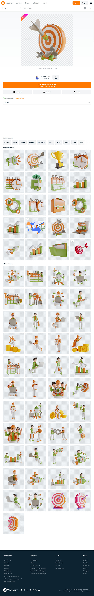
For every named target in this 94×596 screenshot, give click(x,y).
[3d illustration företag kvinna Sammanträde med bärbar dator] (13, 321)
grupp (67, 142)
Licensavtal (33, 560)
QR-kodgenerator (9, 581)
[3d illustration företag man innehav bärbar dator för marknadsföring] (80, 321)
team (50, 142)
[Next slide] (87, 142)
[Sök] (84, 8)
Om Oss (57, 565)
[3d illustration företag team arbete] (13, 433)
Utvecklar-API (8, 573)
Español (84, 563)
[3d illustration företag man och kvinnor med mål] (35, 299)
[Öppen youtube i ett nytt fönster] (39, 590)
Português (85, 565)
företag (6, 142)
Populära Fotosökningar (37, 571)
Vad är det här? (20, 98)
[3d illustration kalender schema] (58, 182)
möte (15, 142)
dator (81, 142)
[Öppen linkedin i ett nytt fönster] (27, 590)
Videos (26, 3)
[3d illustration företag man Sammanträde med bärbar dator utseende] (80, 276)
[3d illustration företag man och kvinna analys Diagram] (13, 455)
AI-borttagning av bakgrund (12, 579)
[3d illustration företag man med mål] (80, 388)
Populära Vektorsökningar (38, 568)
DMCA (32, 563)
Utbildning (7, 571)
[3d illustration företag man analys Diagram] (80, 366)
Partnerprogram (35, 565)
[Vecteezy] (3, 3)
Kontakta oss (59, 563)
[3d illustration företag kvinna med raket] (13, 276)
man (74, 142)
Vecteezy (6, 563)
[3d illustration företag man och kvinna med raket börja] (58, 276)
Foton (18, 3)
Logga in (83, 3)
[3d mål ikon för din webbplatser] (80, 249)
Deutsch (84, 568)
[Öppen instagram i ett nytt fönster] (24, 590)
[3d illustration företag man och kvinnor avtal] (35, 433)
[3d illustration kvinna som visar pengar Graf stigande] (80, 343)
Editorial (35, 3)
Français (84, 571)
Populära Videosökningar (38, 573)
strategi (31, 142)
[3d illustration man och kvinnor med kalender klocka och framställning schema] (13, 366)
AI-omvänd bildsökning (11, 576)
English (84, 560)
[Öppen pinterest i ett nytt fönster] (30, 590)
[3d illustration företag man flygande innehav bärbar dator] (80, 299)
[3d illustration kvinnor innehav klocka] (58, 343)
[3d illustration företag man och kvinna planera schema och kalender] (13, 299)
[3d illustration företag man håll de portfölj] (35, 321)
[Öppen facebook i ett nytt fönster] (21, 590)
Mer (44, 3)
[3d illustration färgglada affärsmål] (58, 500)
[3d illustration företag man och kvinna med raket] (35, 411)
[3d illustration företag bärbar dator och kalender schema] (80, 227)
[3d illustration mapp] (58, 249)
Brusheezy (7, 560)
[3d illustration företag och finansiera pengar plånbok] (35, 182)
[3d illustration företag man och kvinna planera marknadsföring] (35, 276)
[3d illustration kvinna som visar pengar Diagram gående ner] (13, 343)
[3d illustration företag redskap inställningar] (13, 205)
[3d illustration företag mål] (35, 160)
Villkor (59, 591)
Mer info (6, 102)
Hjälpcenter (58, 560)
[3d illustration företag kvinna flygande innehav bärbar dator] (58, 321)
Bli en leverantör (60, 568)
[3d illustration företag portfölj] (58, 205)
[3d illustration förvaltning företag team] (58, 388)
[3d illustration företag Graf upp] (80, 182)
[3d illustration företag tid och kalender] (80, 160)
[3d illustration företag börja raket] (13, 249)
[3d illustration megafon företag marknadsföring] (13, 160)
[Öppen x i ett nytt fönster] (36, 590)
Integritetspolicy (66, 591)
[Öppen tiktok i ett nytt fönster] (33, 590)
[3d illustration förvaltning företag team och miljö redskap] (58, 433)
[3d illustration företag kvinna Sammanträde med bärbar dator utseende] (58, 299)
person (58, 142)
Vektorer (9, 3)
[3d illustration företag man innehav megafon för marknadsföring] (80, 411)
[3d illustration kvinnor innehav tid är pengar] (58, 411)
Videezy (6, 565)
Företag (6, 568)
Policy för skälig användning (80, 591)
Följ (55, 78)
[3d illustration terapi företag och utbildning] (58, 160)
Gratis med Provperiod (46, 85)
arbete (23, 142)
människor (41, 142)
